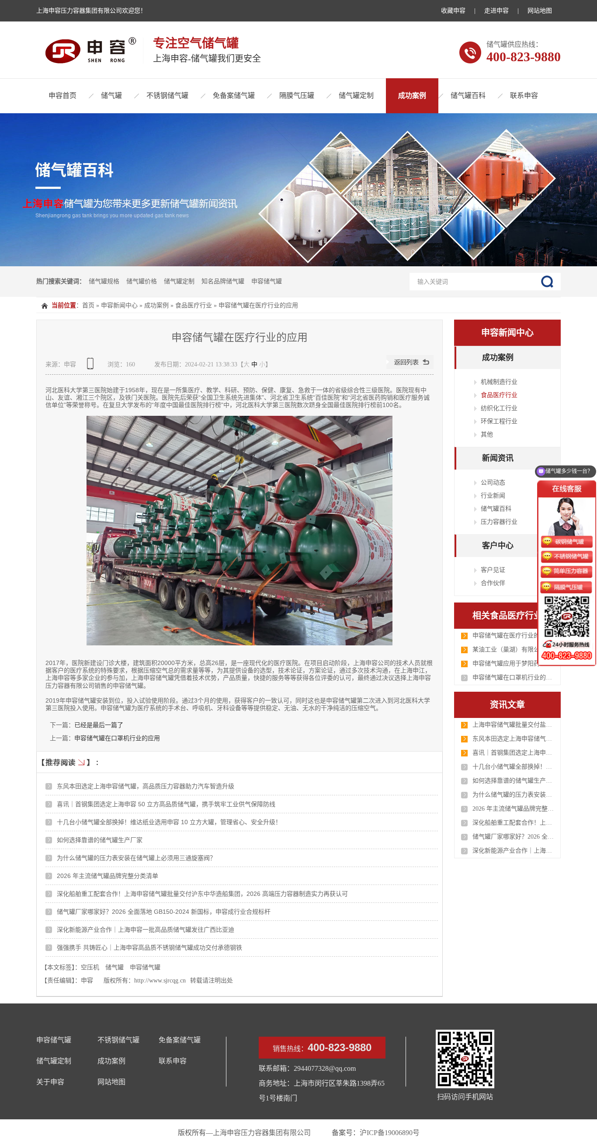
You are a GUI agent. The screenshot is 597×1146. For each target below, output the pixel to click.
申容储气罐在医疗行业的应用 (258, 305)
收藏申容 (453, 10)
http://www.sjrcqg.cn (160, 980)
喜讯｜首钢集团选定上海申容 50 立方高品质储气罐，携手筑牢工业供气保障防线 (166, 804)
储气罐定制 (356, 95)
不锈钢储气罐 (167, 95)
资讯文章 (507, 705)
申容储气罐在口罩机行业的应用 (117, 738)
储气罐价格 (141, 281)
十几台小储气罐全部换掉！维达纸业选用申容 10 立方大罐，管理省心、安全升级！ (169, 822)
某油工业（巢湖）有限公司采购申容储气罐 (513, 649)
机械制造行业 (499, 381)
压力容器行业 (499, 521)
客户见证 (493, 569)
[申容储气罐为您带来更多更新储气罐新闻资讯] (298, 189)
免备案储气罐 (234, 95)
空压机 (90, 967)
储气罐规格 (104, 281)
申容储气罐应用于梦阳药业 (509, 663)
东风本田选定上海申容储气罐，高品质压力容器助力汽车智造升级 (145, 786)
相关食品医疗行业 (507, 615)
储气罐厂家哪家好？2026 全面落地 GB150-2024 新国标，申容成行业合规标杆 (164, 911)
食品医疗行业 (193, 305)
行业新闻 (493, 495)
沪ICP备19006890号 (390, 1132)
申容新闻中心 (119, 305)
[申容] (86, 51)
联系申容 (524, 95)
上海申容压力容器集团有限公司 (262, 1132)
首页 (88, 305)
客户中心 (498, 545)
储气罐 (111, 95)
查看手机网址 (92, 366)
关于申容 (50, 1082)
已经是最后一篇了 (98, 724)
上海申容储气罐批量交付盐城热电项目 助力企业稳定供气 (513, 724)
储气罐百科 (468, 95)
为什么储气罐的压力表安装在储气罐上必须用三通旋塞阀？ (136, 857)
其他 (487, 434)
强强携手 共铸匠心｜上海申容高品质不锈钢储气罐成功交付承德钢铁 (149, 947)
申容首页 (62, 95)
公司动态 (493, 482)
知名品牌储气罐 (222, 281)
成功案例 (412, 95)
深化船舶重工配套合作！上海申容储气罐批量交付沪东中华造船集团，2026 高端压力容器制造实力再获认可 (202, 893)
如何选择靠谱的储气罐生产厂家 (99, 839)
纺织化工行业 (499, 407)
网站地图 (540, 10)
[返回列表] (410, 367)
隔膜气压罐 (296, 95)
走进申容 (496, 10)
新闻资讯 (498, 458)
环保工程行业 (499, 421)
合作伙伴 (493, 582)
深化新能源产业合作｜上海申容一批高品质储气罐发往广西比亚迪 (145, 929)
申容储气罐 (266, 281)
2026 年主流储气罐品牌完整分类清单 (107, 875)
